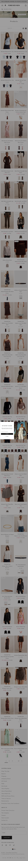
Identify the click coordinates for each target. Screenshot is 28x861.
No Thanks (7, 436)
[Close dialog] (27, 422)
